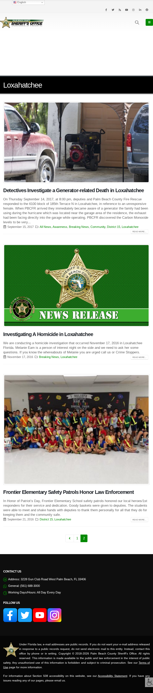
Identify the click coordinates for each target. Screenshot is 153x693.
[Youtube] (126, 10)
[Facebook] (106, 10)
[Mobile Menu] (149, 22)
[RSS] (120, 10)
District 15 (113, 226)
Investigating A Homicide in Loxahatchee (48, 334)
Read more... (139, 231)
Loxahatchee (130, 226)
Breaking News (79, 226)
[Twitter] (113, 10)
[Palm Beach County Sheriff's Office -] (22, 22)
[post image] (76, 142)
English (21, 2)
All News (45, 226)
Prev (69, 538)
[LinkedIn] (140, 10)
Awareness (60, 226)
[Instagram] (133, 10)
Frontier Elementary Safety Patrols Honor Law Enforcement (68, 492)
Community (97, 226)
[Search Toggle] (137, 22)
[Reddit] (147, 10)
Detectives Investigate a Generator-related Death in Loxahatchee (73, 190)
